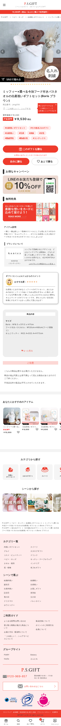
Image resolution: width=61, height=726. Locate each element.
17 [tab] (45, 84)
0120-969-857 (17, 676)
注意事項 (55, 712)
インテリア (34, 563)
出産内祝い (8, 589)
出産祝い (34, 584)
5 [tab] (20, 84)
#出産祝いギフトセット (15, 128)
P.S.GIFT (5, 523)
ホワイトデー (9, 605)
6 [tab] (22, 84)
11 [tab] (33, 84)
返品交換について (43, 621)
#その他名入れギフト (39, 128)
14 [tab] (39, 84)
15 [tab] (41, 84)
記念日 (6, 593)
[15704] (18, 432)
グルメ (6, 551)
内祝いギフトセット (12, 547)
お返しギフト (35, 589)
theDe (6, 659)
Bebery (33, 655)
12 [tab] (35, 84)
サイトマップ (7, 712)
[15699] (55, 429)
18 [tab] (48, 84)
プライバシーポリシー (44, 712)
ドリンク (34, 555)
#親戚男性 (9, 138)
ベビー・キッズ (17, 523)
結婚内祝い (8, 580)
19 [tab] (50, 84)
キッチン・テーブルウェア (41, 559)
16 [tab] (43, 84)
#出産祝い (9, 133)
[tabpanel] (30, 51)
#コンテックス (39, 138)
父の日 (33, 597)
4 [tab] (18, 84)
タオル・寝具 (9, 563)
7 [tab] (24, 84)
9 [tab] (28, 84)
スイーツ (34, 547)
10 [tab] (30, 84)
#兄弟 (21, 133)
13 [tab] (37, 84)
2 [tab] (13, 84)
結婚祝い (34, 580)
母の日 (6, 597)
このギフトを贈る (32, 149)
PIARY (6, 655)
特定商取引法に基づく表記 (28, 712)
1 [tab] (11, 84)
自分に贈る (16, 161)
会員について (41, 629)
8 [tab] (26, 84)
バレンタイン (35, 601)
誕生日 (6, 584)
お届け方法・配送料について (15, 632)
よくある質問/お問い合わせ (15, 621)
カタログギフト (36, 551)
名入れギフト (16, 528)
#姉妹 (31, 133)
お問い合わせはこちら (33, 686)
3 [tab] (15, 84)
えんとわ (34, 659)
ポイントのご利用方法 (44, 625)
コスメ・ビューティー (13, 555)
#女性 (41, 133)
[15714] (37, 429)
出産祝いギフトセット (34, 523)
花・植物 (7, 568)
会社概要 (15, 712)
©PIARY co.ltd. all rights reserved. (30, 715)
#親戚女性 (23, 138)
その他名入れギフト (31, 528)
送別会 (33, 593)
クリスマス (8, 601)
